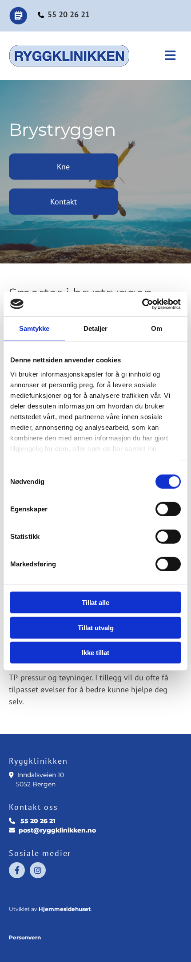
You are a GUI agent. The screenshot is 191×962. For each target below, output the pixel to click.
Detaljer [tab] (96, 328)
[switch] (168, 509)
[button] (167, 56)
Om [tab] (156, 328)
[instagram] (38, 870)
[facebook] (17, 870)
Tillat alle (95, 602)
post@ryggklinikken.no (57, 830)
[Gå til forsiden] (77, 56)
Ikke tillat (95, 652)
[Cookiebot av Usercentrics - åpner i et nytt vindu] (142, 304)
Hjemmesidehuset (65, 909)
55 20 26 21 (69, 14)
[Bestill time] (23, 16)
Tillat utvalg (96, 627)
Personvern (25, 937)
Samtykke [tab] (34, 328)
